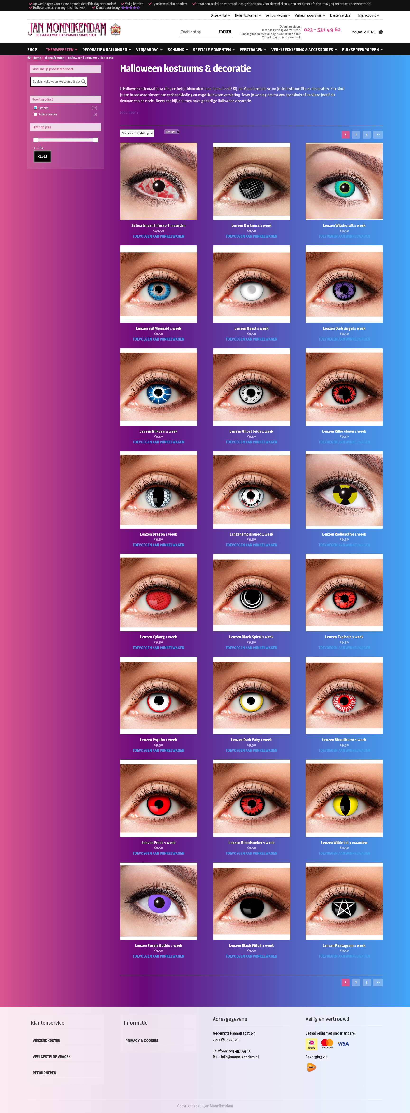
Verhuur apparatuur (308, 15)
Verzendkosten (46, 1040)
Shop (32, 49)
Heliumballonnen (246, 15)
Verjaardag (147, 49)
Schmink (176, 49)
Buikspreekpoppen (360, 49)
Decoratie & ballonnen (104, 49)
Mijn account (367, 15)
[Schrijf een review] (130, 7)
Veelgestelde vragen (52, 1057)
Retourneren (44, 1073)
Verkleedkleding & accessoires (302, 49)
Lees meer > (129, 112)
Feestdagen (251, 49)
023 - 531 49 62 (322, 29)
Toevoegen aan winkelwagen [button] (158, 236)
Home (37, 58)
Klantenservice (340, 15)
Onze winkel (219, 15)
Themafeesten (60, 49)
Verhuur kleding (276, 15)
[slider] (35, 140)
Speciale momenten (212, 49)
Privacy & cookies (142, 1040)
